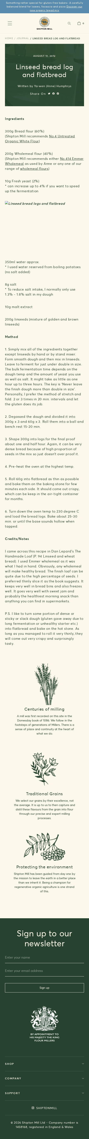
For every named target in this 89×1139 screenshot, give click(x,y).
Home (9, 38)
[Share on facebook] (53, 93)
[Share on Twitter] (49, 93)
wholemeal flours (34, 168)
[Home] (44, 23)
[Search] (69, 23)
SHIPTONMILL (46, 1108)
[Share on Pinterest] (58, 93)
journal (23, 38)
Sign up (44, 988)
